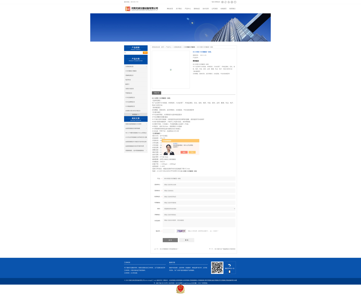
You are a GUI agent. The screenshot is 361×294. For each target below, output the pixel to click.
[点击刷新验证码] (181, 231)
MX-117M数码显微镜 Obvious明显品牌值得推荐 (136, 133)
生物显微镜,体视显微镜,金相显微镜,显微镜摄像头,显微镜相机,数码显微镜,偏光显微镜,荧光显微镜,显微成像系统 (201, 280)
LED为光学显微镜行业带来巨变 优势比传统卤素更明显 (136, 138)
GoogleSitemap (187, 283)
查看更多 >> (135, 114)
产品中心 (188, 8)
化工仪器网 (179, 283)
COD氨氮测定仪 (130, 106)
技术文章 (206, 8)
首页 (162, 47)
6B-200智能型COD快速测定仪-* (169, 249)
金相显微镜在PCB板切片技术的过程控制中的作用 (136, 142)
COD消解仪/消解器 (131, 71)
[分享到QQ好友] (235, 2)
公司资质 (215, 8)
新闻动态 (197, 8)
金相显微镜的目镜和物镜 (133, 128)
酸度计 (127, 84)
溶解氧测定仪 (129, 75)
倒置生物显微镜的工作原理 (133, 124)
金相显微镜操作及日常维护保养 (135, 146)
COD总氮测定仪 (130, 97)
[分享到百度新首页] (232, 2)
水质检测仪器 (129, 66)
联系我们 (232, 8)
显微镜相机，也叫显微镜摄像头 (135, 150)
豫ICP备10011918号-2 (162, 283)
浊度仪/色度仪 (130, 88)
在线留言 (224, 8)
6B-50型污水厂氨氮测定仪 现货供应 (225, 249)
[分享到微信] (225, 2)
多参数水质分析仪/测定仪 (133, 110)
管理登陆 (204, 283)
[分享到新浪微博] (228, 2)
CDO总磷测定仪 (130, 102)
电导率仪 (128, 80)
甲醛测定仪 (129, 93)
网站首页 (170, 8)
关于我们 (179, 8)
